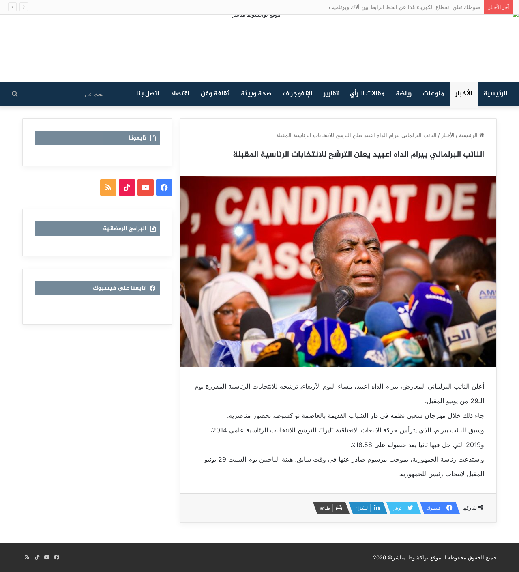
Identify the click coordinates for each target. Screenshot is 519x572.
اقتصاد (179, 93)
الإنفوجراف (297, 93)
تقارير (331, 93)
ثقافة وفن (215, 93)
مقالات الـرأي (367, 93)
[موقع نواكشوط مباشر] (259, 48)
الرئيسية (495, 93)
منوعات (433, 93)
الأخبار (463, 93)
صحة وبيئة (256, 93)
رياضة (404, 93)
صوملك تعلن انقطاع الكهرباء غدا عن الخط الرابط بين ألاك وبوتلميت (404, 7)
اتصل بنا (147, 93)
